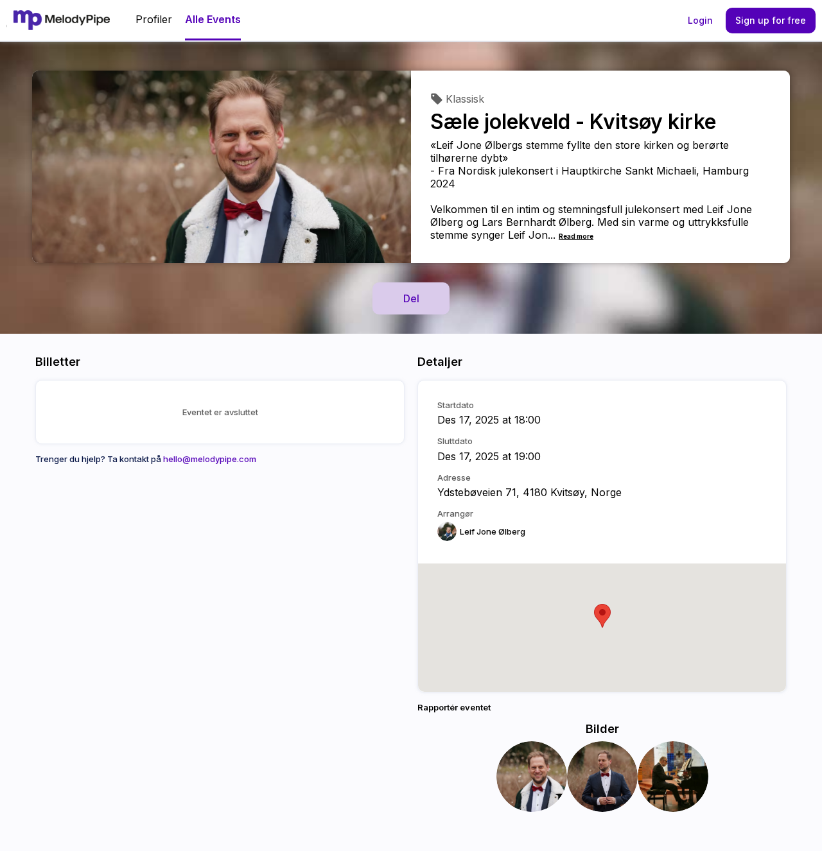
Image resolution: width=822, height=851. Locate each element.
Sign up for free (770, 20)
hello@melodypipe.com (209, 459)
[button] (602, 616)
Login (700, 20)
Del (411, 298)
